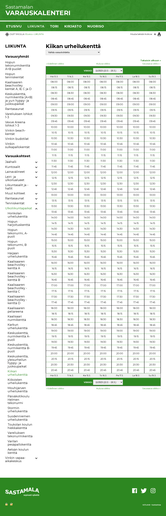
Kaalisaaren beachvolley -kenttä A (17, 265)
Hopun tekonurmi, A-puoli (18, 233)
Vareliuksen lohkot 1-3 (18, 115)
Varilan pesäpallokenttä (19, 443)
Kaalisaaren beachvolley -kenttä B (17, 276)
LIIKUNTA (35, 26)
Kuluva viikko (103, 63)
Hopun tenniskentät (14, 75)
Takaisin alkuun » (150, 60)
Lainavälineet (15, 172)
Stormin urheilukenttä (18, 409)
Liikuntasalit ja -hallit (16, 186)
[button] (36, 162)
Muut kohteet (15, 193)
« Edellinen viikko (55, 63)
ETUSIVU (14, 26)
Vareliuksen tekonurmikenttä (20, 434)
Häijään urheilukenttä (18, 255)
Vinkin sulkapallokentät (17, 145)
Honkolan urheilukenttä (18, 215)
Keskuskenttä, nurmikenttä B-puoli (19, 348)
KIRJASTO (73, 26)
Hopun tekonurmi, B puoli (17, 245)
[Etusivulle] (37, 14)
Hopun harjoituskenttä (19, 223)
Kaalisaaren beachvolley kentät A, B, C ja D (18, 86)
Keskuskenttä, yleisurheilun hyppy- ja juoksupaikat (18, 361)
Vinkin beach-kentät (15, 132)
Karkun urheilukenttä (18, 326)
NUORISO (95, 26)
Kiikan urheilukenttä (18, 373)
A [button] (155, 34)
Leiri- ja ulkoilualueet (14, 178)
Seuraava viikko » (151, 63)
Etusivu (29, 34)
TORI (54, 26)
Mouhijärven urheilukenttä (18, 389)
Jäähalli (10, 162)
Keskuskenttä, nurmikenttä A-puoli (19, 336)
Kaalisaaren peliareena (16, 309)
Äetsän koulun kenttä (18, 451)
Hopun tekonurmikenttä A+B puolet (17, 66)
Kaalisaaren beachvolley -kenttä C (17, 288)
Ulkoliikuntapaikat (18, 208)
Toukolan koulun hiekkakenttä (20, 426)
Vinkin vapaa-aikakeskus (15, 459)
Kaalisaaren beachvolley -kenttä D (17, 300)
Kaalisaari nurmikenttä (17, 318)
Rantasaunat (14, 109)
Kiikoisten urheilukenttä (18, 381)
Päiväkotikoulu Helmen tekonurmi (19, 400)
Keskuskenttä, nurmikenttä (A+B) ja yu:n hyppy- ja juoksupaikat (18, 99)
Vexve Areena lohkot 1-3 (15, 123)
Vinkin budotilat (17, 139)
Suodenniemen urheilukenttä (19, 418)
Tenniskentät (14, 203)
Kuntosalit (12, 167)
